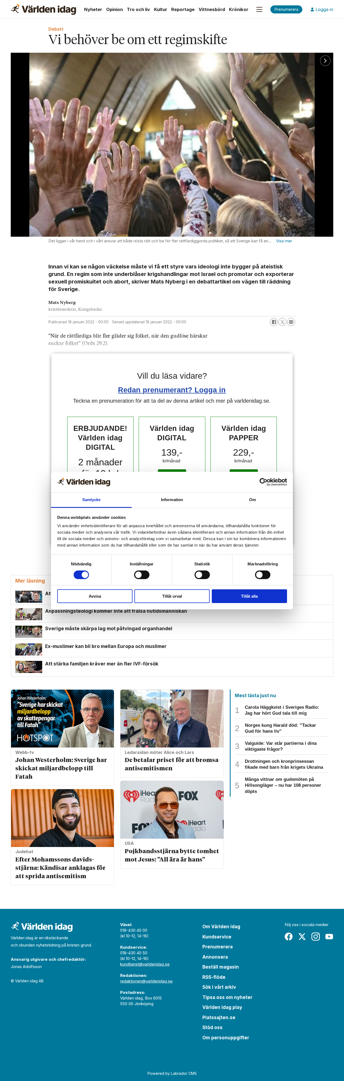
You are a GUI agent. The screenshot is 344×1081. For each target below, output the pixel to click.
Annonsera (215, 957)
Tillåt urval (172, 596)
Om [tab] (252, 499)
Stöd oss (212, 1027)
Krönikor (238, 9)
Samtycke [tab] (91, 499)
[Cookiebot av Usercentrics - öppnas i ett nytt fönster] (263, 482)
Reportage (183, 9)
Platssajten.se (218, 1017)
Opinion (114, 9)
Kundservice (216, 937)
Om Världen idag (221, 926)
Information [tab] (172, 499)
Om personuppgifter (225, 1037)
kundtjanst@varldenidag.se (145, 964)
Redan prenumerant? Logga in (172, 390)
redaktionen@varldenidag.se (146, 981)
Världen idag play (222, 1007)
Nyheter (93, 9)
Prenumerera (217, 946)
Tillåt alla (249, 596)
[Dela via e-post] (291, 322)
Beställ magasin (220, 967)
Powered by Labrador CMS (172, 1073)
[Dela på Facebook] (274, 322)
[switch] (141, 574)
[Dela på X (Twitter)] (282, 322)
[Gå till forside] (43, 9)
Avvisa (95, 596)
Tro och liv (138, 9)
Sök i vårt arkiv (219, 987)
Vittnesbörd (212, 9)
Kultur (160, 9)
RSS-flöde (213, 977)
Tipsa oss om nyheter (227, 997)
